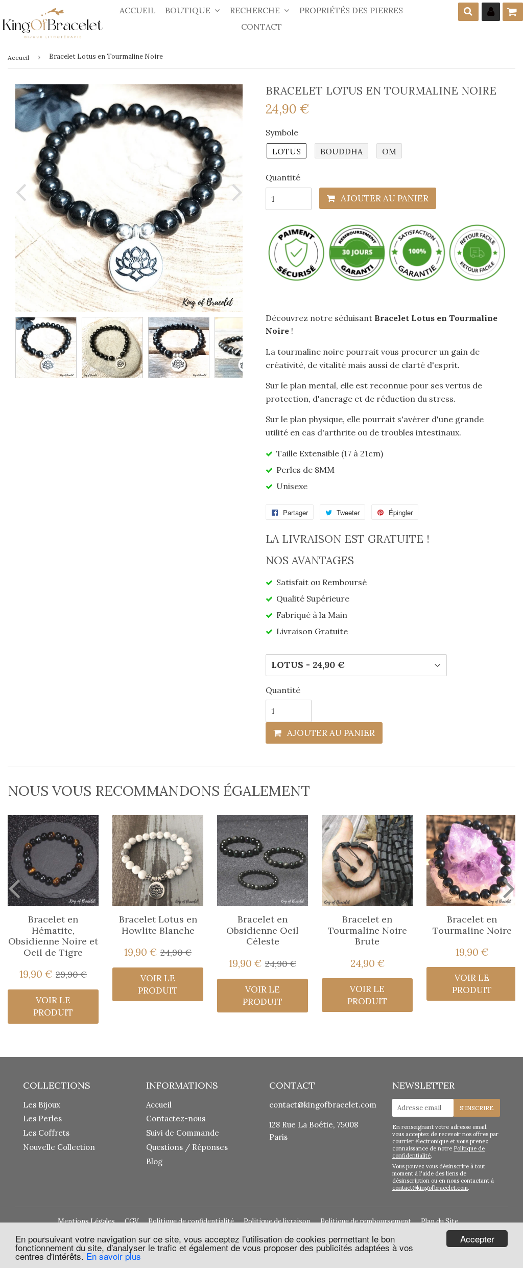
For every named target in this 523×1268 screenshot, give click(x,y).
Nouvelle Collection (59, 1147)
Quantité (283, 177)
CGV (131, 1221)
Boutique (188, 10)
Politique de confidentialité (191, 1221)
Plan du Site (439, 1221)
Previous (23, 192)
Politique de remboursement (365, 1221)
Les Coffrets (46, 1133)
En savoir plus (113, 1256)
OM (389, 151)
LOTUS (286, 151)
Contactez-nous (175, 1118)
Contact (261, 26)
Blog (154, 1161)
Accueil (138, 10)
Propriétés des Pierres (351, 10)
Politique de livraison (277, 1221)
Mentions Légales (86, 1221)
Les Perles (42, 1118)
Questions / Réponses (187, 1147)
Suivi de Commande (182, 1133)
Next (235, 192)
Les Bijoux (41, 1105)
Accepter (477, 1238)
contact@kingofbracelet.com (322, 1105)
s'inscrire (477, 1108)
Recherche (256, 10)
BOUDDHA (341, 151)
